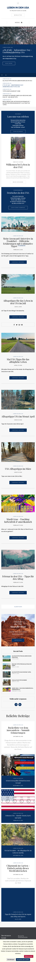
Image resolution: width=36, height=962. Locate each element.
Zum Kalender (18, 131)
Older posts (18, 606)
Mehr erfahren (18, 182)
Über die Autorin (6, 935)
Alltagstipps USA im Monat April (18, 416)
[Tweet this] (16, 324)
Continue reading (18, 262)
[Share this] (14, 324)
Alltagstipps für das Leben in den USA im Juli (18, 302)
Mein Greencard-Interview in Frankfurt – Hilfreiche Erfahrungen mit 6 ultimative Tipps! (18, 242)
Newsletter (18, 15)
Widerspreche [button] (28, 956)
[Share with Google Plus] (19, 324)
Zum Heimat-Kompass (18, 207)
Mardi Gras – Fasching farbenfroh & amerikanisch (18, 520)
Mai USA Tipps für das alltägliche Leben (18, 360)
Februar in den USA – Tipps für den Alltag (18, 577)
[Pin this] (22, 324)
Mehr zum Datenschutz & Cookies (13, 956)
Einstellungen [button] (11, 959)
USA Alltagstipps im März (18, 468)
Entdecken (18, 640)
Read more (8, 63)
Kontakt (3, 938)
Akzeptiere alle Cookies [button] (23, 959)
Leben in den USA (8, 47)
